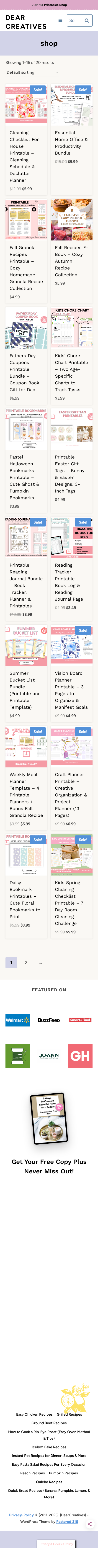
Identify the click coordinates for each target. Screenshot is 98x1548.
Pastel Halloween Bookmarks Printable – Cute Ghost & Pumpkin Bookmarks (24, 477)
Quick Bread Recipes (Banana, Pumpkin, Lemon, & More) (49, 1493)
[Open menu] (60, 20)
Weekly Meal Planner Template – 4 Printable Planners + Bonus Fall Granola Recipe (26, 795)
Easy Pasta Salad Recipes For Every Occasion (49, 1464)
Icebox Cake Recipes (49, 1447)
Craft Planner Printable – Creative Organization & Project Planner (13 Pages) (71, 795)
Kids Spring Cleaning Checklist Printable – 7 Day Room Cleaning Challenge (69, 903)
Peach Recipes (32, 1473)
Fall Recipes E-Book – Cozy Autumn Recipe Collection (71, 261)
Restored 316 (67, 1521)
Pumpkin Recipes (63, 1473)
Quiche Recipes (49, 1482)
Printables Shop (55, 5)
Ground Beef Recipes (49, 1423)
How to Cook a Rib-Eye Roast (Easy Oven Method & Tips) (49, 1435)
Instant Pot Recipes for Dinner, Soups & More (49, 1455)
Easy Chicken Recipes (34, 1414)
